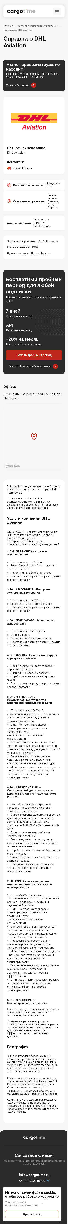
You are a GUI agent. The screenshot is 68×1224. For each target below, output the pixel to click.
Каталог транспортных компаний (38, 26)
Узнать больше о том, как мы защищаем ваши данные (21, 1203)
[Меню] (57, 11)
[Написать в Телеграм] (48, 1181)
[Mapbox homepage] (12, 466)
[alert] (34, 1204)
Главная (8, 26)
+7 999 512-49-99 (32, 1181)
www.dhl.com (22, 168)
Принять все (32, 1214)
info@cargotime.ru (34, 1175)
